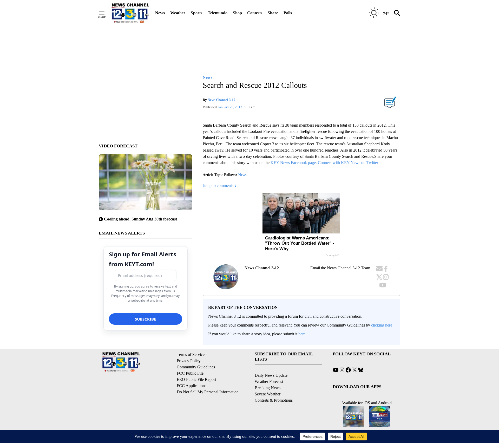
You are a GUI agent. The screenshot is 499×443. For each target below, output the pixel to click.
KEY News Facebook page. (294, 162)
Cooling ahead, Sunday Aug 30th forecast (140, 219)
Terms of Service (191, 354)
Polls (288, 13)
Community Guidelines (196, 367)
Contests (254, 13)
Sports (196, 13)
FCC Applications (191, 385)
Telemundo (217, 13)
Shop (237, 13)
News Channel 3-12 (221, 100)
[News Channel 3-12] (130, 13)
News (160, 13)
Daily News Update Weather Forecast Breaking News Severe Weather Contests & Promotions (274, 387)
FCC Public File (190, 373)
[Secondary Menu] (105, 13)
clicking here (381, 325)
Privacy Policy (189, 361)
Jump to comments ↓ (220, 185)
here (301, 334)
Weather (177, 13)
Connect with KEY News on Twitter (348, 162)
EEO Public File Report (196, 379)
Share (273, 13)
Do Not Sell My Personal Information (208, 392)
